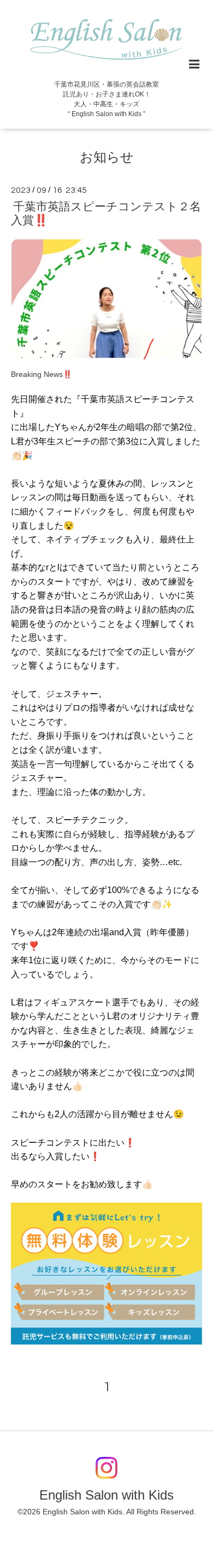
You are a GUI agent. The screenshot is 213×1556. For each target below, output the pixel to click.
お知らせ (107, 157)
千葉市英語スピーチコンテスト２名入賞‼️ (106, 213)
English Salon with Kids (106, 1495)
